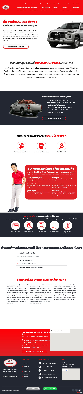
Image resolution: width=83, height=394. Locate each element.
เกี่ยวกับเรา (69, 11)
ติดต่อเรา (78, 11)
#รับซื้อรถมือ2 (11, 299)
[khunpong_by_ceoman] (40, 370)
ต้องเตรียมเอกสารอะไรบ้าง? (28, 264)
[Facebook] (73, 390)
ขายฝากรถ (55, 7)
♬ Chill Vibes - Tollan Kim (69, 299)
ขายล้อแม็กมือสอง (33, 11)
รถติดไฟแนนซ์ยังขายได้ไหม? (28, 253)
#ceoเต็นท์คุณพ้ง (37, 297)
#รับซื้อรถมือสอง (38, 301)
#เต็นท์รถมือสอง (13, 297)
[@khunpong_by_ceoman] (40, 374)
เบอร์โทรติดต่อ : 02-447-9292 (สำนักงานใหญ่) (36, 345)
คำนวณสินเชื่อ (53, 11)
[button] (56, 4)
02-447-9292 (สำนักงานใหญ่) (49, 378)
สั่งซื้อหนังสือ (66, 4)
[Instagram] (76, 390)
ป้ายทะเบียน (75, 4)
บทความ (26, 374)
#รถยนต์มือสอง (13, 301)
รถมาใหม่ (33, 4)
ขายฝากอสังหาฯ (75, 7)
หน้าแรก (26, 4)
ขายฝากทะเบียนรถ (46, 7)
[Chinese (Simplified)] (78, 392)
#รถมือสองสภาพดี (21, 297)
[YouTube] (79, 390)
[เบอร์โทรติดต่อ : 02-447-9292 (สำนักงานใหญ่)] (22, 345)
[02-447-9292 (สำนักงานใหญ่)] (40, 377)
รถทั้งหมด (41, 4)
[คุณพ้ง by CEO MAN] (40, 367)
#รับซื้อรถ (38, 299)
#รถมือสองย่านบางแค (19, 299)
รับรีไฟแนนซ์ (43, 11)
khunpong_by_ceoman (48, 370)
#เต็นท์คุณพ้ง (38, 296)
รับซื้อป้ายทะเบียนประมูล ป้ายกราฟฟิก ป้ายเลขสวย (27, 7)
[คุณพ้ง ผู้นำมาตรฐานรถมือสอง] (40, 363)
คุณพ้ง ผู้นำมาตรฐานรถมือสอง (49, 363)
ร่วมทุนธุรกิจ (64, 7)
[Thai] (81, 392)
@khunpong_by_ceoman (12, 285)
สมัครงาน (62, 11)
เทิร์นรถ (48, 4)
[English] (79, 392)
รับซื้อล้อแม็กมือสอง (21, 11)
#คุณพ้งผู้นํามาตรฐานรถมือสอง (16, 296)
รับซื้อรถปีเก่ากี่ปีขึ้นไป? (26, 260)
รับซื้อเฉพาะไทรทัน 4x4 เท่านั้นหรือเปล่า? (31, 267)
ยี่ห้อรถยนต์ (56, 4)
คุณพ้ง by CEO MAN (47, 367)
